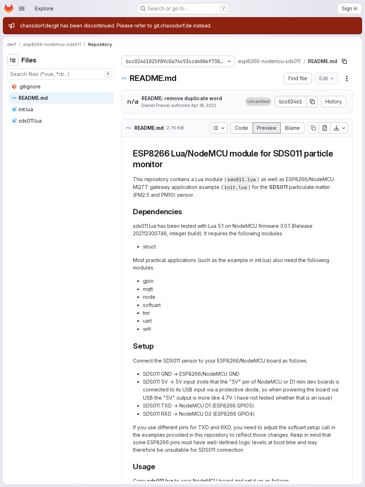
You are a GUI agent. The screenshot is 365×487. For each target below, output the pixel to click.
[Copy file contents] (313, 128)
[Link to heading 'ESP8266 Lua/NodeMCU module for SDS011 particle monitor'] (167, 164)
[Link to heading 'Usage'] (159, 466)
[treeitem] (61, 86)
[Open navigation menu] (21, 8)
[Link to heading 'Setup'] (158, 346)
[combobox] (60, 74)
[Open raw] (324, 128)
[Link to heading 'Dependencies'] (186, 211)
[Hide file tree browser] (13, 60)
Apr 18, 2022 (203, 105)
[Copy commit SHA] (312, 101)
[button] (258, 101)
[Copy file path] (344, 61)
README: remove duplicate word (182, 98)
